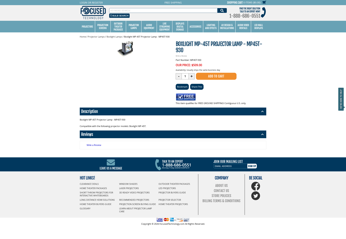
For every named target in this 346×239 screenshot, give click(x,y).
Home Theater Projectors (173, 204)
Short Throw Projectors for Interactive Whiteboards (96, 194)
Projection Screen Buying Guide (137, 204)
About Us (221, 186)
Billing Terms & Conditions (221, 201)
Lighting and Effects (211, 27)
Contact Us (221, 191)
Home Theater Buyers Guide (95, 204)
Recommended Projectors (134, 199)
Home (83, 36)
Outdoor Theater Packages (118, 26)
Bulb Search (120, 15)
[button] (342, 99)
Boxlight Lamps (114, 36)
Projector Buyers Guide (172, 192)
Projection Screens (102, 27)
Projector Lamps (134, 27)
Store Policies (221, 196)
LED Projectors (167, 188)
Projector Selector (170, 199)
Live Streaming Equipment (164, 26)
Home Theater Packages (93, 188)
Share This (197, 86)
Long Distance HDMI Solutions (97, 199)
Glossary (85, 208)
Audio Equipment (149, 27)
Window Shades (128, 183)
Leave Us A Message (111, 168)
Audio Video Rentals (243, 27)
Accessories (195, 26)
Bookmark (182, 86)
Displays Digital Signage (180, 26)
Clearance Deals (89, 183)
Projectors (87, 26)
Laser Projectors (129, 188)
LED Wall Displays (258, 27)
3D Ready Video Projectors (134, 192)
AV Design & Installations (227, 27)
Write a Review (181, 56)
